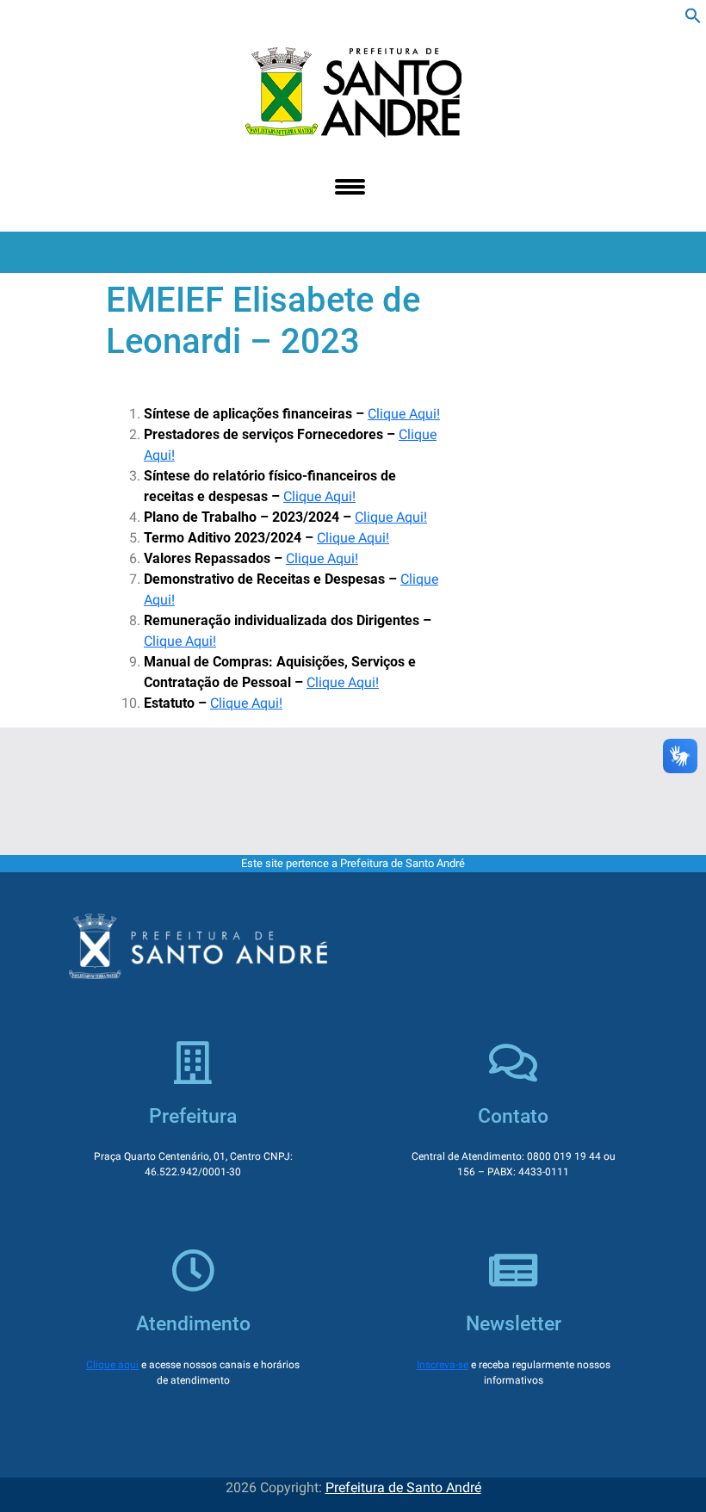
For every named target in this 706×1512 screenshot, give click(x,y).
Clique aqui (112, 1365)
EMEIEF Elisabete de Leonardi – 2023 (263, 321)
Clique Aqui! (404, 414)
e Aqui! (337, 558)
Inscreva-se (442, 1365)
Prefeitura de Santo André (403, 1487)
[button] (693, 14)
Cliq (297, 558)
